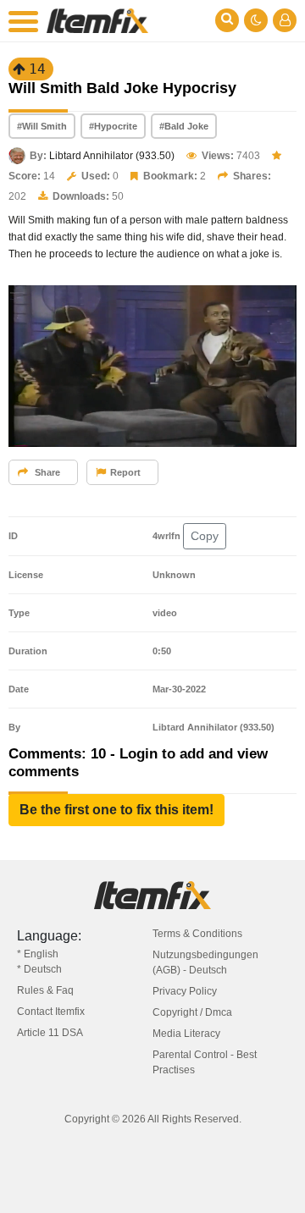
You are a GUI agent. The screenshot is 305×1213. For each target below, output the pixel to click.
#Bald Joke (183, 126)
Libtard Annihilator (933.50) (112, 156)
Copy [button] (205, 536)
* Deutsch (39, 969)
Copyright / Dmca (192, 1012)
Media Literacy (186, 1033)
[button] (116, 810)
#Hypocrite (113, 126)
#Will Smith (42, 126)
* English (37, 954)
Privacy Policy (184, 991)
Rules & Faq (45, 990)
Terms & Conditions (197, 934)
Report (125, 472)
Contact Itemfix (51, 1011)
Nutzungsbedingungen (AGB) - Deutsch (205, 962)
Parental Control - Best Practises (204, 1062)
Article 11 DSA (50, 1033)
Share (46, 472)
